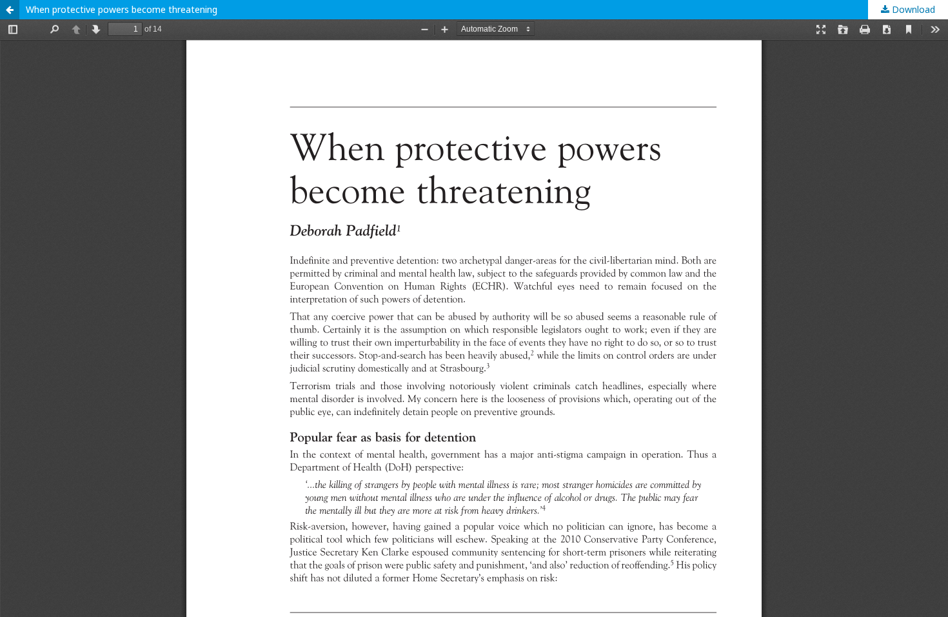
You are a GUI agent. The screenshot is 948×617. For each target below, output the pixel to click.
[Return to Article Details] (9, 9)
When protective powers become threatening (121, 9)
